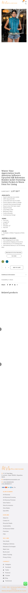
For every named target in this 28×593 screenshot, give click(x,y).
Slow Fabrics (6, 502)
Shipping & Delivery (8, 544)
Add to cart (17, 267)
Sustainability (7, 526)
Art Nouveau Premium (9, 500)
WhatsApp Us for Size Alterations (13, 252)
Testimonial (8, 581)
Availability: (4, 279)
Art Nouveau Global (8, 528)
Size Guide (14, 256)
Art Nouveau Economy (9, 497)
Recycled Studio (7, 523)
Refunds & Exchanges (9, 546)
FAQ (4, 534)
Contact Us (6, 520)
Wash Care (6, 549)
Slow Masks (6, 508)
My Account (6, 552)
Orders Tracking (7, 554)
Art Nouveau (6, 494)
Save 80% (6, 510)
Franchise (6, 531)
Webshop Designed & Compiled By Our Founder (14, 590)
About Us (5, 518)
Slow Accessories (8, 505)
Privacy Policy (7, 557)
